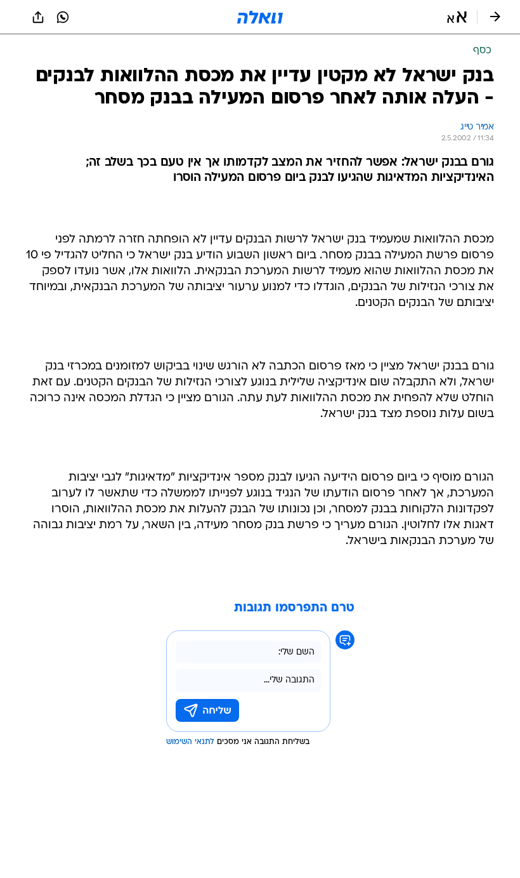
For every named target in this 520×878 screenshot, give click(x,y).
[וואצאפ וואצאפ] (62, 17)
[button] (457, 17)
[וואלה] (260, 17)
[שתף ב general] (38, 17)
